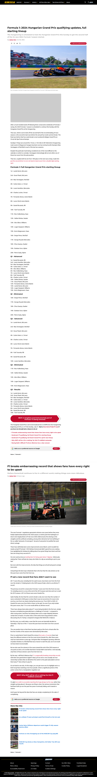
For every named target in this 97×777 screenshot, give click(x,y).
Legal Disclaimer (82, 766)
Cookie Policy (66, 766)
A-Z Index (34, 768)
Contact (47, 763)
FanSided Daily (81, 763)
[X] (85, 2)
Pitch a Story (14, 766)
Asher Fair (12, 40)
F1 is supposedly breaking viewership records (46, 655)
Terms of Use (49, 766)
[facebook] (88, 2)
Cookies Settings (50, 768)
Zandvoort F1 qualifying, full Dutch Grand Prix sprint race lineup (32, 437)
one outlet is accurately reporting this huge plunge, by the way (34, 682)
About (68, 2)
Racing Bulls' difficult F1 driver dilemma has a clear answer (31, 443)
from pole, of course (45, 635)
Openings (33, 763)
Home (12, 454)
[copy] (20, 43)
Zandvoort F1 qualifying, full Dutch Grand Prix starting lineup (31, 435)
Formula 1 (18, 454)
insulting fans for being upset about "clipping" (38, 557)
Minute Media (11, 772)
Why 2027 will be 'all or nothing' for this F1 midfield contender (32, 440)
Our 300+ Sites (66, 763)
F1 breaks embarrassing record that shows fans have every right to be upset (36, 432)
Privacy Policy (35, 766)
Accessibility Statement (17, 768)
